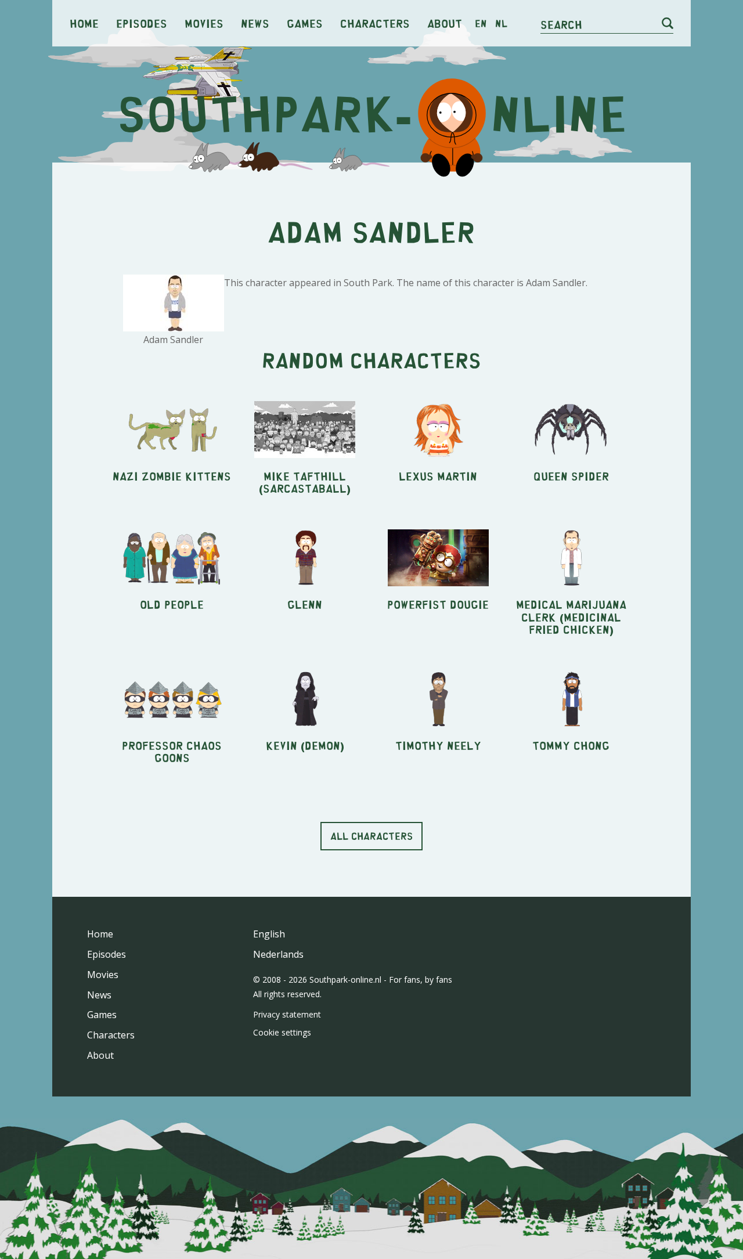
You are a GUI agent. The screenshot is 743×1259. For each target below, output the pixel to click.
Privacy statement (287, 1014)
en (481, 23)
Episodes (141, 23)
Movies (204, 23)
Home (84, 23)
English (269, 934)
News (255, 23)
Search (561, 24)
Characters (375, 23)
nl (501, 23)
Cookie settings (282, 1032)
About (444, 23)
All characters (371, 836)
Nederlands (278, 954)
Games (305, 23)
